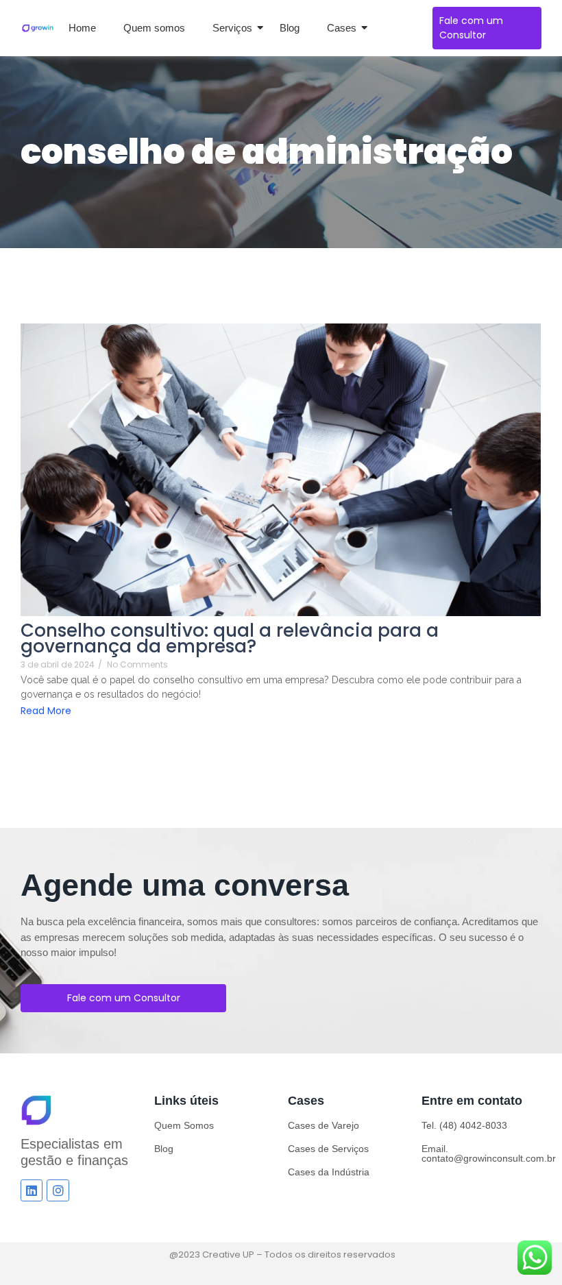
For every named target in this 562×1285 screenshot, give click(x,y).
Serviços (232, 28)
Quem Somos (184, 1125)
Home (82, 28)
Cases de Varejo (323, 1125)
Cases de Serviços (328, 1148)
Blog (290, 28)
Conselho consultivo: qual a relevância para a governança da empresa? (230, 638)
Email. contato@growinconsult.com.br (489, 1153)
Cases (341, 28)
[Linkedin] (31, 1190)
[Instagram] (58, 1190)
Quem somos (154, 28)
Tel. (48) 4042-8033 (464, 1125)
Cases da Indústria (328, 1171)
